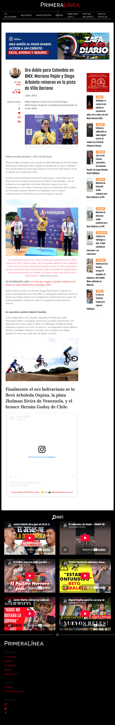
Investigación (10, 666)
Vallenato (8, 661)
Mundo (7, 670)
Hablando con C (11, 674)
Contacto (8, 687)
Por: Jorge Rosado (17, 83)
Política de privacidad (13, 692)
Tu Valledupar (10, 657)
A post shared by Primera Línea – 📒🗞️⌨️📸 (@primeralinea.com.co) (42, 492)
